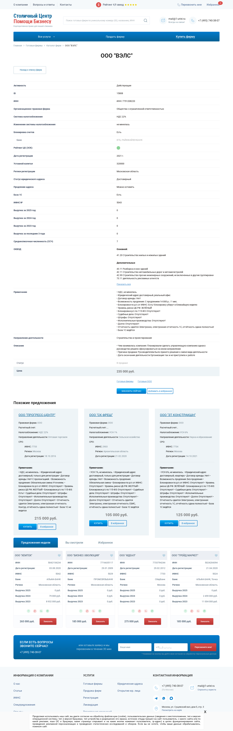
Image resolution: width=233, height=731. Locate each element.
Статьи (17, 690)
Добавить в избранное (160, 391)
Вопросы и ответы (44, 4)
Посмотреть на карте (172, 710)
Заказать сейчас (131, 391)
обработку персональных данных (201, 654)
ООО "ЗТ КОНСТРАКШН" (178, 415)
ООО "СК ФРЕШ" (101, 415)
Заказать (48, 621)
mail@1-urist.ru (206, 685)
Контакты (66, 4)
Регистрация (90, 697)
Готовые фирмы (125, 381)
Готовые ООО (145, 381)
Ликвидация (90, 704)
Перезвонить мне (191, 4)
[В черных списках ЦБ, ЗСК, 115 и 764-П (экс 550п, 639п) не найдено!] (118, 148)
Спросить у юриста (207, 689)
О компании (20, 4)
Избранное (213, 4)
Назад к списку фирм (31, 70)
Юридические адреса (130, 683)
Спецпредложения (24, 704)
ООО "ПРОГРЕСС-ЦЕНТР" (37, 415)
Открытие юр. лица (128, 690)
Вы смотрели (74, 542)
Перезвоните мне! (203, 647)
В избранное (46, 526)
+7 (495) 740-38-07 (209, 20)
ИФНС (16, 697)
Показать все (124, 284)
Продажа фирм (92, 690)
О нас (16, 683)
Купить (27, 526)
